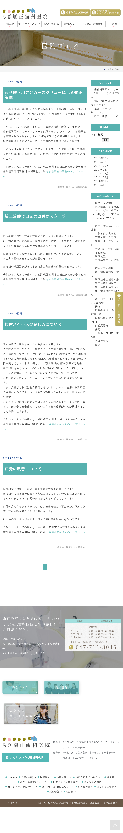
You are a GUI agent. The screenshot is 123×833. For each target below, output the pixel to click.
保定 (97, 329)
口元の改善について (23, 469)
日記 (97, 344)
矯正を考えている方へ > (89, 777)
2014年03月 (101, 173)
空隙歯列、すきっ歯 (107, 248)
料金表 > (112, 777)
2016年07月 (101, 158)
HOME (103, 69)
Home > (12, 777)
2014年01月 (101, 181)
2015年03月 (101, 162)
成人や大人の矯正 (105, 268)
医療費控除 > (85, 787)
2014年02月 (101, 177)
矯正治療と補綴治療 (107, 279)
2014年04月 (101, 169)
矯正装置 (100, 256)
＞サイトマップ (11, 803)
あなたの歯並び (51, 24)
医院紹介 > (46, 777)
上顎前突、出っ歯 (105, 233)
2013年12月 (101, 185)
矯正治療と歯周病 (105, 283)
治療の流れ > (64, 777)
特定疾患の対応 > (94, 782)
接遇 (97, 306)
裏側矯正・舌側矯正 (107, 206)
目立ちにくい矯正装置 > (66, 782)
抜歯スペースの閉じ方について (33, 324)
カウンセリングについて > (23, 787)
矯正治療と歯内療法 (107, 287)
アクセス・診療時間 (92, 24)
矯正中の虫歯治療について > (58, 787)
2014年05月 (101, 165)
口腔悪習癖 (101, 325)
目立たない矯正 (104, 202)
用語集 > (71, 791)
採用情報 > (55, 791)
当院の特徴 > (28, 777)
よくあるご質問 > (107, 787)
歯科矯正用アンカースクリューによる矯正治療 (105, 93)
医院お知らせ (103, 340)
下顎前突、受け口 (105, 237)
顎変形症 (100, 252)
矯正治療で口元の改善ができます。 (37, 216)
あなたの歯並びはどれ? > (34, 782)
